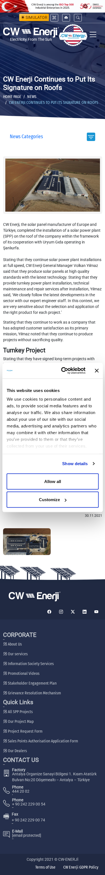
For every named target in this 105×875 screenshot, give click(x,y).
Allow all (52, 481)
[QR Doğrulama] (54, 17)
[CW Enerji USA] (73, 35)
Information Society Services (30, 663)
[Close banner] (97, 370)
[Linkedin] (84, 612)
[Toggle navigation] (93, 35)
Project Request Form (25, 731)
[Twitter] (73, 612)
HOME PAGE (12, 96)
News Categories (26, 137)
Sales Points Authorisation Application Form (42, 741)
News (31, 96)
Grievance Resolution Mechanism (34, 693)
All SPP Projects (20, 711)
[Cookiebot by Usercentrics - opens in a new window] (63, 370)
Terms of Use (45, 867)
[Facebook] (49, 612)
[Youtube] (96, 612)
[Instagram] (61, 612)
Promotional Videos (23, 673)
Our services (17, 654)
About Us (14, 644)
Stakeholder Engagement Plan (32, 683)
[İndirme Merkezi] (66, 17)
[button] (78, 17)
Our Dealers (17, 751)
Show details (75, 463)
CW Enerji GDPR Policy (80, 867)
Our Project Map (20, 721)
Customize (49, 499)
